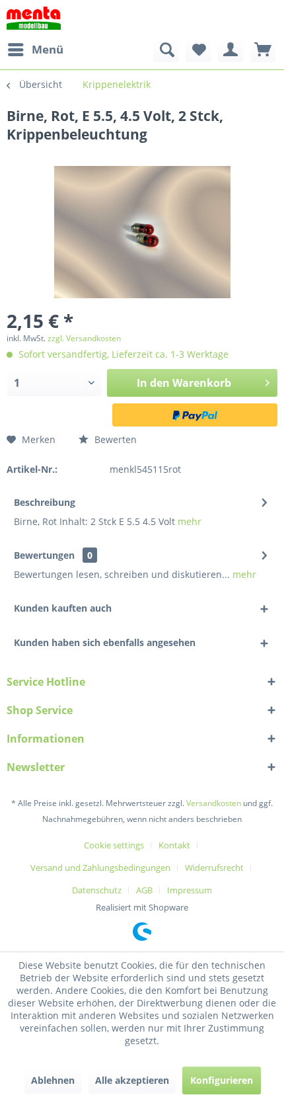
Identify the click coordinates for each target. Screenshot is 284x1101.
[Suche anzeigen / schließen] (166, 49)
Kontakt (174, 845)
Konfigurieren (221, 1080)
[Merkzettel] (198, 49)
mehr (189, 521)
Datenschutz (97, 890)
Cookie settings (114, 845)
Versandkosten (213, 803)
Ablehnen (53, 1080)
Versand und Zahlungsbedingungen (100, 868)
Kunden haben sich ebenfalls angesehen (104, 642)
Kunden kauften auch (63, 608)
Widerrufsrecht (214, 868)
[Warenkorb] (263, 49)
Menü (47, 49)
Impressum (189, 890)
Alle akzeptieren (132, 1080)
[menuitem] (35, 49)
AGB (144, 890)
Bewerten (114, 439)
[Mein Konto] (230, 49)
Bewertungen (44, 555)
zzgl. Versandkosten (84, 338)
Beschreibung (44, 502)
